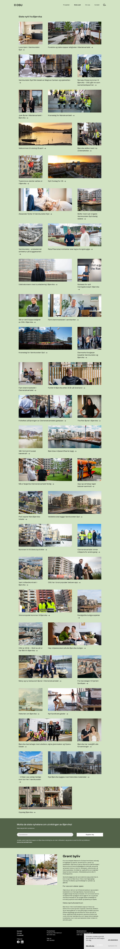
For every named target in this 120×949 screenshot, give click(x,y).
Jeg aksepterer (113, 940)
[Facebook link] (18, 942)
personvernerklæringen (24, 842)
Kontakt (97, 5)
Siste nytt (77, 5)
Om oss (87, 5)
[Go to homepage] (18, 5)
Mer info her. (90, 946)
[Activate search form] (105, 5)
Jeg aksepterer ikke (112, 945)
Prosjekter (66, 5)
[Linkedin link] (22, 942)
